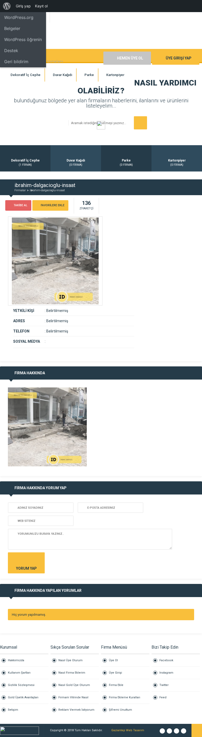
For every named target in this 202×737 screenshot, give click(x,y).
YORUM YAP (26, 568)
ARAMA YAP (140, 122)
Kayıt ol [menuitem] (41, 6)
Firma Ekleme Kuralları (124, 697)
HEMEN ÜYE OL (130, 58)
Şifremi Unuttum (120, 709)
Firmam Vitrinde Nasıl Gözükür (73, 700)
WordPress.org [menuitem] (18, 17)
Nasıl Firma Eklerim (71, 672)
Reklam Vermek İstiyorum (76, 709)
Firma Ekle (116, 685)
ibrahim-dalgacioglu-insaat (47, 190)
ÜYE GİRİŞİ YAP (178, 58)
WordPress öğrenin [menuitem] (23, 39)
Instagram (166, 672)
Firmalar (20, 190)
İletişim (13, 709)
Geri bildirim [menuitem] (16, 61)
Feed (162, 697)
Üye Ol (113, 660)
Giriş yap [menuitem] (23, 6)
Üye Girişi (115, 672)
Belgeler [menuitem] (12, 28)
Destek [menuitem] (11, 50)
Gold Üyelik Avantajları (23, 697)
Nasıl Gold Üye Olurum (74, 685)
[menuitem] (7, 6)
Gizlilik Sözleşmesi (21, 685)
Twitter (164, 685)
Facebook (166, 660)
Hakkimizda (16, 660)
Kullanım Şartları (19, 672)
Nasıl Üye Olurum (70, 660)
